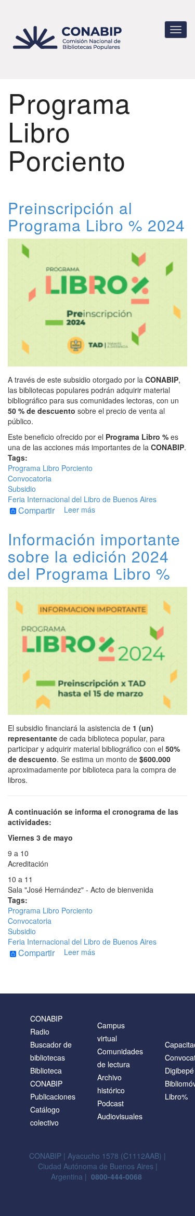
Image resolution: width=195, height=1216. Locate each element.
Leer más (79, 509)
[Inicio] (69, 37)
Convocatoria (29, 478)
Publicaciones (52, 1096)
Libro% (176, 1096)
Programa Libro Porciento (50, 468)
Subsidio (22, 488)
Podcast (110, 1103)
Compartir (35, 511)
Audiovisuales (119, 1116)
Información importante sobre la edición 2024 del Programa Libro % (94, 556)
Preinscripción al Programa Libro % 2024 (96, 216)
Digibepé (179, 1070)
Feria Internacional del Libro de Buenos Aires (82, 499)
